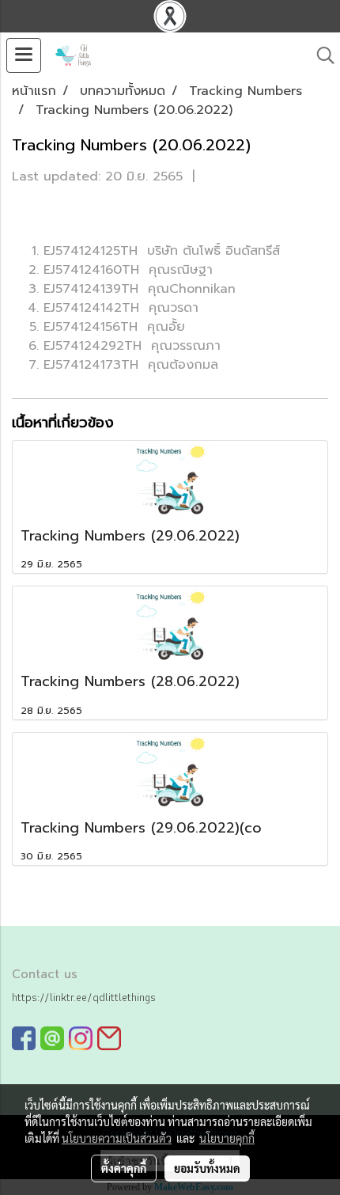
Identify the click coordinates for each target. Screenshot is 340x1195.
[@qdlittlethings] (52, 1037)
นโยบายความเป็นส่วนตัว (117, 1138)
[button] (320, 55)
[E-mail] (109, 1037)
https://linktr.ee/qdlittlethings (84, 997)
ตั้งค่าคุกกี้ (123, 1168)
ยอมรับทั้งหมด (207, 1168)
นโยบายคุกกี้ (227, 1138)
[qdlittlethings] (24, 1037)
